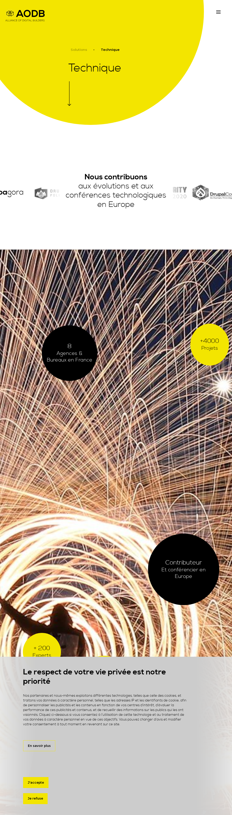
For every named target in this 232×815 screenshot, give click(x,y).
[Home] (25, 15)
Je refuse (35, 798)
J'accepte (36, 782)
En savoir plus (39, 746)
